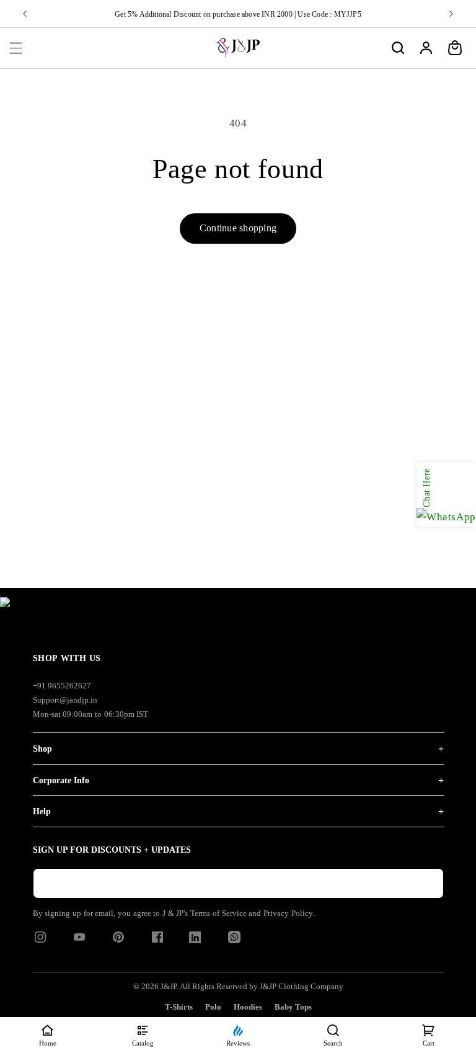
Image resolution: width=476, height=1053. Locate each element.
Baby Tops (293, 1006)
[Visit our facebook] (157, 941)
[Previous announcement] (24, 13)
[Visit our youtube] (79, 941)
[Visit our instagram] (40, 941)
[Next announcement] (451, 13)
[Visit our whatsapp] (234, 940)
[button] (15, 47)
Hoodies (248, 1006)
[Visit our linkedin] (195, 940)
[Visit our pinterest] (118, 941)
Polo (213, 1006)
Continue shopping (238, 228)
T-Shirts (179, 1006)
